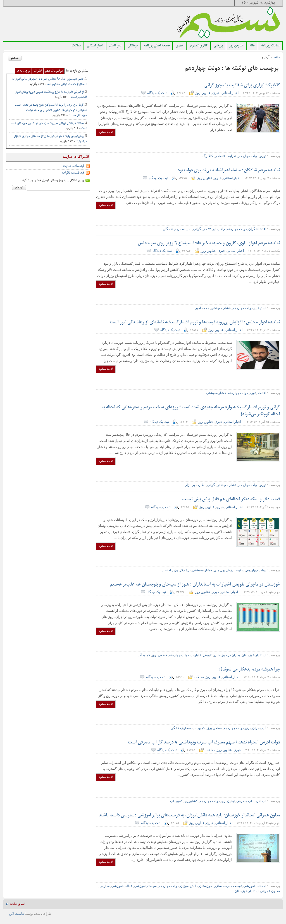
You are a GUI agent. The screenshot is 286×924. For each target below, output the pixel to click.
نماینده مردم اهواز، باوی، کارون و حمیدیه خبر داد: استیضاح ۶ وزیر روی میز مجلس (209, 243)
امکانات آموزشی (254, 886)
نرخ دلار (185, 570)
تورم (263, 156)
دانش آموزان (188, 886)
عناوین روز (236, 46)
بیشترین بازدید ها (77, 71)
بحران (256, 728)
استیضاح (260, 308)
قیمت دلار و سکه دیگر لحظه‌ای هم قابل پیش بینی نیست (231, 499)
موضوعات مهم (54, 71)
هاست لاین (16, 914)
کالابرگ (207, 156)
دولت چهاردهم (248, 156)
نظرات (38, 71)
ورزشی (218, 46)
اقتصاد (261, 393)
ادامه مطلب (106, 132)
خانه (252, 46)
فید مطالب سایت (73, 166)
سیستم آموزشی (145, 886)
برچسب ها (23, 71)
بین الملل (115, 46)
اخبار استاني (230, 93)
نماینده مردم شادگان (177, 229)
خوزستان (205, 886)
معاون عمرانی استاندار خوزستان (257, 891)
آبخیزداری (228, 801)
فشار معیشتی (221, 308)
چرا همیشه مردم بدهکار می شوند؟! (249, 669)
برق (248, 728)
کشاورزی (191, 801)
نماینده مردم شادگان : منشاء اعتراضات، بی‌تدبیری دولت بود (229, 170)
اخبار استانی (95, 46)
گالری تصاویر (198, 46)
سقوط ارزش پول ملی (229, 570)
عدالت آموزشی (121, 886)
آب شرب (260, 801)
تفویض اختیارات (201, 655)
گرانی (197, 229)
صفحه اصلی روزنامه (157, 46)
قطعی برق (159, 655)
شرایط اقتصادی (226, 156)
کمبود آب (144, 655)
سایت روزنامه (270, 46)
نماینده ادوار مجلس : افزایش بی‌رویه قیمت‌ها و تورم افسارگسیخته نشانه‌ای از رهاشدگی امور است (195, 322)
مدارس (104, 886)
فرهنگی (132, 46)
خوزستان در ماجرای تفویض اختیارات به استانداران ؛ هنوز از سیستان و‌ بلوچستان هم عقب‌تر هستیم (195, 584)
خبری (179, 46)
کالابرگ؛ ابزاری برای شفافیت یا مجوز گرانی (242, 85)
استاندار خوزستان (254, 655)
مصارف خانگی (181, 728)
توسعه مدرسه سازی (228, 886)
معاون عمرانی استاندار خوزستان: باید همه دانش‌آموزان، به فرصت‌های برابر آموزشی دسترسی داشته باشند (189, 815)
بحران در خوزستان (227, 655)
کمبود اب (198, 728)
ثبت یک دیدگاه (156, 93)
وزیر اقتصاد (170, 570)
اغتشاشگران (257, 229)
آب (264, 728)
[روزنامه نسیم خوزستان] (228, 24)
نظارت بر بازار (195, 485)
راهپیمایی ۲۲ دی (214, 229)
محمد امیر (202, 308)
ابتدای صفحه (17, 904)
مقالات (76, 46)
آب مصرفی (244, 801)
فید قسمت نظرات (73, 173)
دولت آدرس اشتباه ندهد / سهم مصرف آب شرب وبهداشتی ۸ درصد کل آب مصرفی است (204, 742)
